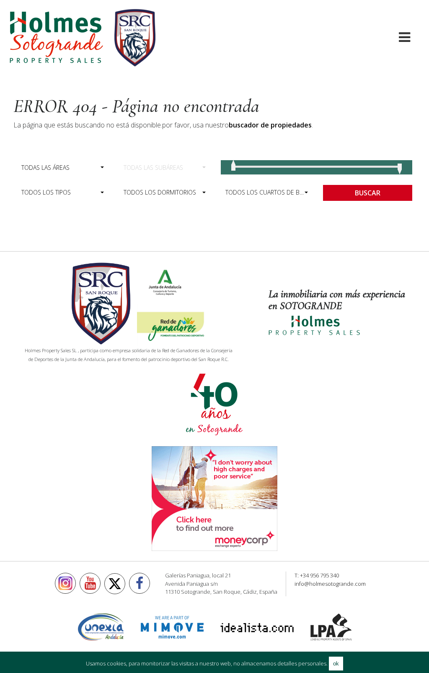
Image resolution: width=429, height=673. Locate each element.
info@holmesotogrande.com (330, 583)
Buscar (367, 192)
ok (336, 663)
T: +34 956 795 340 (317, 575)
